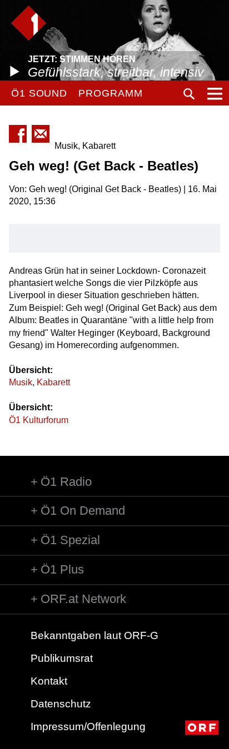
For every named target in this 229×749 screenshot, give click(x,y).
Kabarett (53, 382)
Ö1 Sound (39, 93)
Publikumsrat (62, 658)
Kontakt (49, 681)
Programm (110, 93)
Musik (20, 382)
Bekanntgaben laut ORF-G (94, 635)
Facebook (18, 134)
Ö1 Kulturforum (38, 420)
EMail (40, 134)
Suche (189, 93)
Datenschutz (61, 704)
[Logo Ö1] (28, 23)
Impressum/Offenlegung (88, 726)
